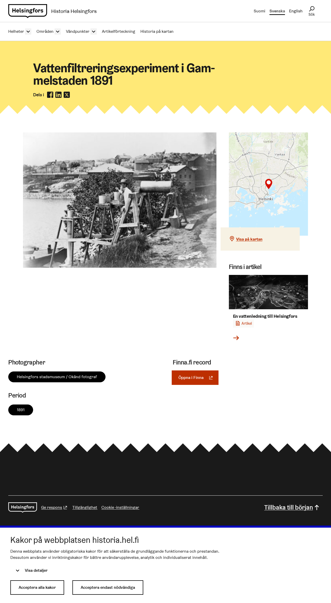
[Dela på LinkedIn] (58, 95)
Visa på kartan (249, 239)
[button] (269, 184)
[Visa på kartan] (268, 184)
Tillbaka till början (288, 507)
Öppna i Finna (198, 377)
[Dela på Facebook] (50, 95)
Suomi (259, 11)
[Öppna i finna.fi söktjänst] (119, 266)
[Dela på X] (67, 95)
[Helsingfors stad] (22, 507)
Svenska (277, 11)
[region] (268, 184)
